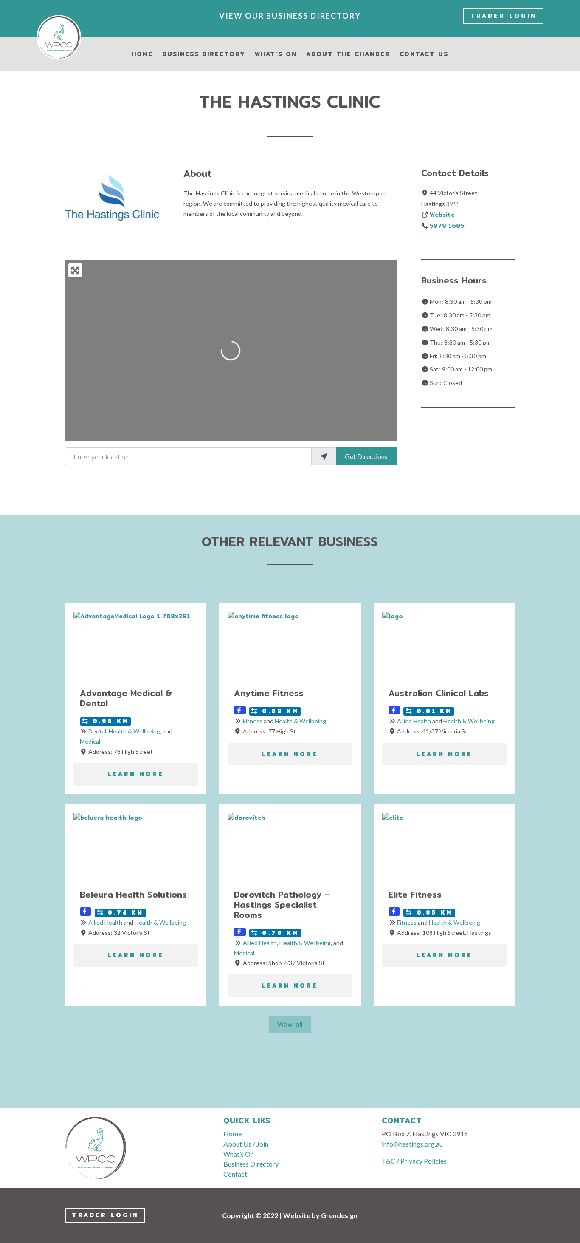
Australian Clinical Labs (439, 692)
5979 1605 (447, 225)
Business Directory (203, 55)
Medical (90, 741)
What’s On (276, 55)
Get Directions (366, 456)
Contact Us (424, 55)
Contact (235, 1174)
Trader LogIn (503, 15)
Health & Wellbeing (134, 731)
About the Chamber (348, 55)
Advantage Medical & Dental (126, 698)
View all (290, 1024)
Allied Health (414, 721)
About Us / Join (245, 1144)
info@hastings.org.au (412, 1144)
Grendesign (339, 1215)
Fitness (252, 721)
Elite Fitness (415, 894)
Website (442, 214)
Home (142, 55)
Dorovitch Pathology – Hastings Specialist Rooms (281, 904)
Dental (97, 731)
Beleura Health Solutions (133, 894)
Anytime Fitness (269, 692)
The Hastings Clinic (289, 101)
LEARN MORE (135, 774)
